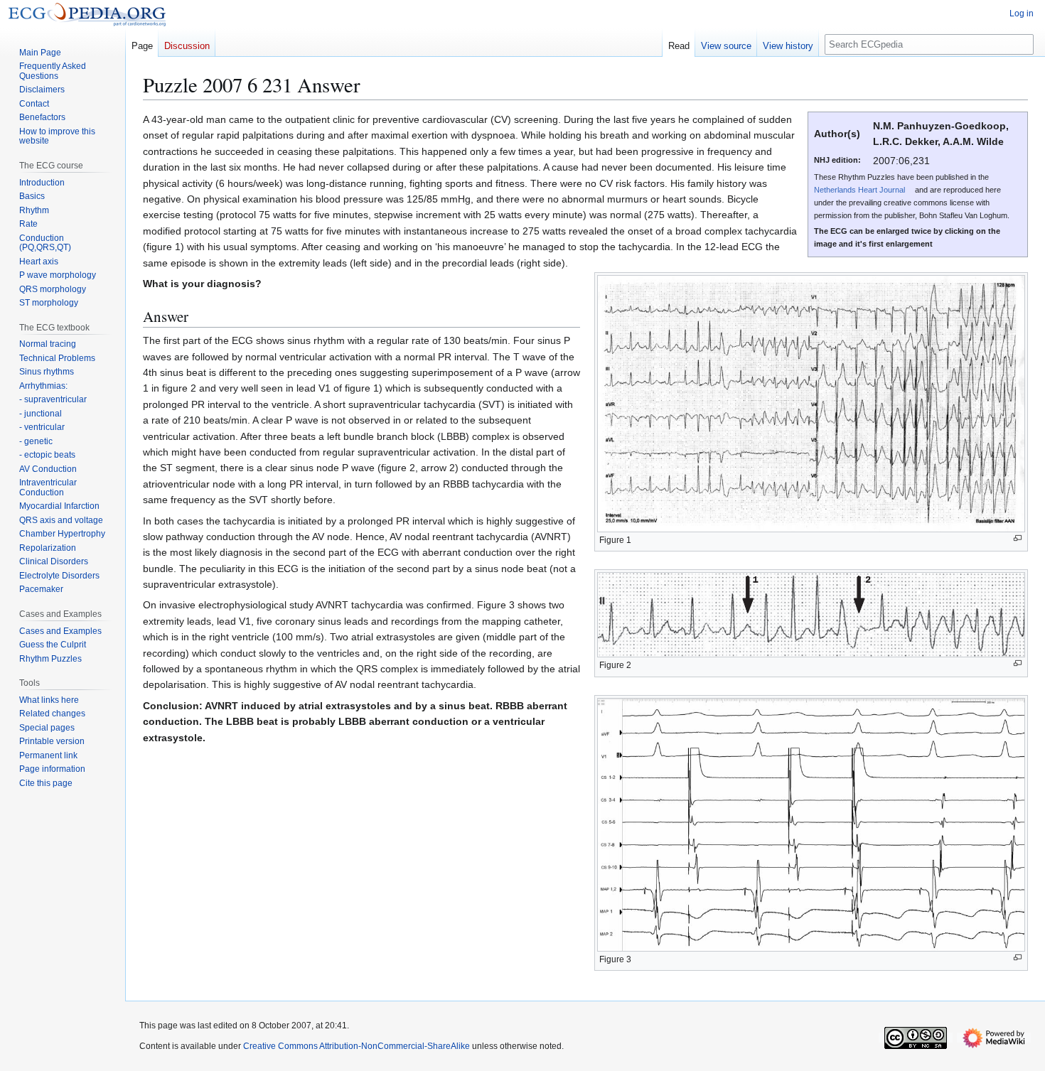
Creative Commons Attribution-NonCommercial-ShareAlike (356, 1046)
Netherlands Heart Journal (859, 189)
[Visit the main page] (87, 14)
